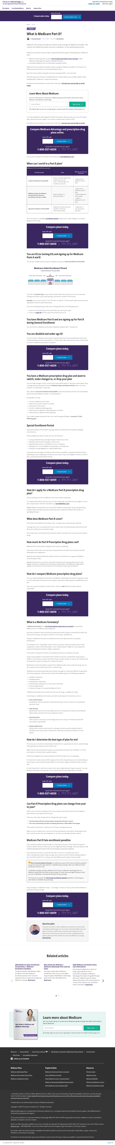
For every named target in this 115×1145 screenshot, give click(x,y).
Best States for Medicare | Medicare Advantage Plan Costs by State (57, 967)
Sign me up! (76, 104)
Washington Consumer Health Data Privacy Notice (67, 1052)
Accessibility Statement (30, 1055)
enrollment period (52, 219)
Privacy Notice (24, 1052)
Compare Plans (37, 8)
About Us (14, 1052)
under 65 (38, 313)
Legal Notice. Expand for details (14, 1142)
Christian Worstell (36, 38)
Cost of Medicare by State (53, 1075)
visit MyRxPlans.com (67, 157)
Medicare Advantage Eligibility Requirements (59, 1082)
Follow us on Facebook (21, 1059)
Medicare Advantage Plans (19, 1072)
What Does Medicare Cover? (95, 1082)
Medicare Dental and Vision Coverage (57, 1072)
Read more (31, 980)
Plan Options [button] (6, 8)
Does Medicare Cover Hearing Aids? (56, 1086)
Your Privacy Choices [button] (38, 1052)
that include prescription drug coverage (64, 59)
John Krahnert (60, 38)
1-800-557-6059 (94, 4)
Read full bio (46, 938)
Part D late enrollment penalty (56, 878)
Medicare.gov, (15, 1126)
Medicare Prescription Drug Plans (21, 1075)
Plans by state (90, 1072)
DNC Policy (16, 1055)
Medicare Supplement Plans (20, 1079)
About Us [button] (28, 8)
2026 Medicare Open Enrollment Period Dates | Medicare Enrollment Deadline (27, 967)
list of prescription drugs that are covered (59, 626)
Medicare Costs (91, 1075)
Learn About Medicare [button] (18, 8)
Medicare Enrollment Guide (95, 1086)
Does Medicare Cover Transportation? (57, 1079)
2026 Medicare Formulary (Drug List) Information (84, 966)
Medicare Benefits (92, 1079)
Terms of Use (90, 1052)
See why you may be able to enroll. (73, 123)
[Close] (111, 1142)
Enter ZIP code (55, 13)
